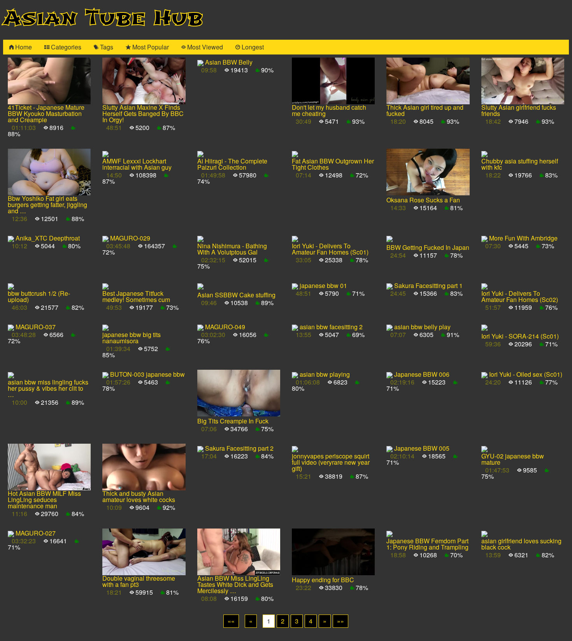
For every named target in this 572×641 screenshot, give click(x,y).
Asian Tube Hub (103, 18)
